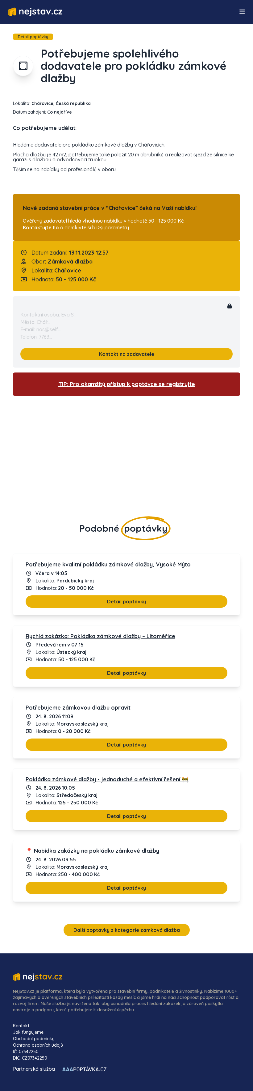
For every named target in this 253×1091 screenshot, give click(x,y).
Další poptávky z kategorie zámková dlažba (126, 930)
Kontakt (21, 1026)
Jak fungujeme (28, 1032)
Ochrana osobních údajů (38, 1045)
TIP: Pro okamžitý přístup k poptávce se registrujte (126, 384)
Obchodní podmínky (34, 1038)
